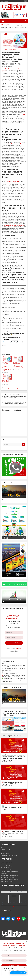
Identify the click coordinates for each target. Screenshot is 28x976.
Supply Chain (12, 49)
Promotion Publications (6, 867)
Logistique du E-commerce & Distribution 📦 (13, 828)
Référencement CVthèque (7, 881)
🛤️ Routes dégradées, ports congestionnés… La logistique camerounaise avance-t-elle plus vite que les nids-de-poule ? (13, 680)
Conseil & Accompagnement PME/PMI (10, 871)
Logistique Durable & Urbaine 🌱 (10, 751)
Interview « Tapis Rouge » (7, 866)
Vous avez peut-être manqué (11, 736)
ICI (17, 121)
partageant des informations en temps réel (14, 225)
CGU (2, 851)
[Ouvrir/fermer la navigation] (3, 21)
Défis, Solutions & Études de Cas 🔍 (11, 802)
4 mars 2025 (5, 811)
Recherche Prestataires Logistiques (9, 875)
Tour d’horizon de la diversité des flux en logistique (6, 382)
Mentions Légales (5, 853)
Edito (2, 847)
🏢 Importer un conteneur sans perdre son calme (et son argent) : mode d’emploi (13, 807)
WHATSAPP (23, 114)
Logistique (5, 49)
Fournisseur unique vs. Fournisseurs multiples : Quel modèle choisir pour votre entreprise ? (13, 402)
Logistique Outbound (21, 388)
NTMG (10, 66)
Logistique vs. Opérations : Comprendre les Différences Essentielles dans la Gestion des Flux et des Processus (6, 366)
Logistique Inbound (11, 388)
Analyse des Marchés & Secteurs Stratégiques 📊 (11, 778)
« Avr (13, 907)
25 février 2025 (5, 836)
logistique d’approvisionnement (13, 143)
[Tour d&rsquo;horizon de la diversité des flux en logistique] (7, 376)
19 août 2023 (5, 66)
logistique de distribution (13, 181)
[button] (18, 972)
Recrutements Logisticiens (7, 877)
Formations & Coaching (6, 869)
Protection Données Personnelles (9, 855)
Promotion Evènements (6, 864)
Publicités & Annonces (6, 862)
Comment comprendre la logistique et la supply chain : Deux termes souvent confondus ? (18, 365)
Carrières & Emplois (5, 849)
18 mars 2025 (5, 785)
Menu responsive (25, 1)
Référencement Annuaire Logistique (9, 879)
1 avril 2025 (4, 761)
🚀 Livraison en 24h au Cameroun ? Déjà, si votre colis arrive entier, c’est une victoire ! (13, 833)
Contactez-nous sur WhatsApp (16, 584)
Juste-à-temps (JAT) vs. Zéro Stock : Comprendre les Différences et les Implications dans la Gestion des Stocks (15, 396)
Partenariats (4, 873)
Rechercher (23, 444)
